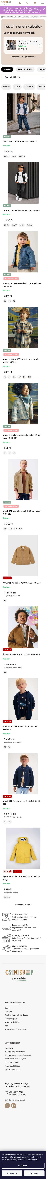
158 (20, 529)
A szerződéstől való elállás (16, 1029)
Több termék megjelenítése (22, 56)
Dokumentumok (11, 1062)
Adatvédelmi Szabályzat (15, 1059)
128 (19, 377)
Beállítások (23, 1166)
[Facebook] (7, 1105)
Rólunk (7, 1008)
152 (15, 529)
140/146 (7, 897)
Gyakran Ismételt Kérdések (16, 1015)
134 (24, 377)
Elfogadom (34, 1173)
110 (5, 747)
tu (37, 1160)
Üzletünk (8, 1011)
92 (14, 301)
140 (29, 377)
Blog (6, 1026)
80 (5, 301)
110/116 (14, 156)
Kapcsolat (9, 1048)
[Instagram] (13, 1105)
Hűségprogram (11, 1019)
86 (10, 301)
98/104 (6, 225)
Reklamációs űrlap (12, 1069)
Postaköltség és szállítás (15, 1052)
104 (5, 600)
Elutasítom (12, 1173)
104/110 (6, 156)
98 (5, 377)
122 (14, 377)
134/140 (22, 156)
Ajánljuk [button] (7, 69)
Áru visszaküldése (12, 1022)
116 (9, 377)
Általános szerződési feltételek (18, 1055)
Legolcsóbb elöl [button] (25, 69)
